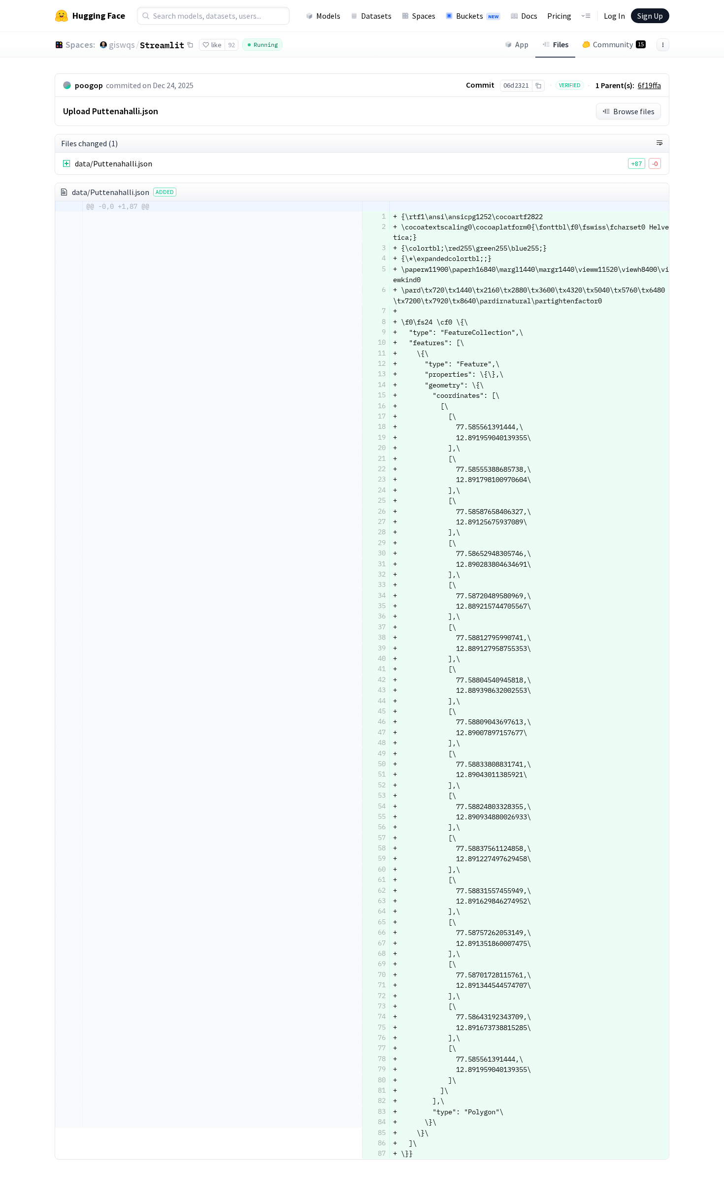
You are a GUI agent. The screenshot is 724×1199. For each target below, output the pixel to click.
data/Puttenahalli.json (113, 163)
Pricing (559, 16)
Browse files (634, 111)
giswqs (122, 44)
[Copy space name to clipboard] (190, 45)
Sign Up (650, 16)
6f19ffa (649, 85)
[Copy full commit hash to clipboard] (538, 85)
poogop (89, 85)
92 (231, 44)
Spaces (423, 16)
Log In (614, 16)
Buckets (477, 16)
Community (618, 44)
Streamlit (162, 45)
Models (328, 16)
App (521, 44)
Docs (529, 16)
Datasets (376, 16)
